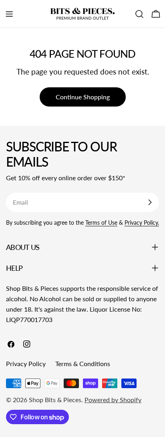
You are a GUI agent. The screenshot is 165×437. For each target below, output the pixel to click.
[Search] (139, 14)
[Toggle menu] (9, 14)
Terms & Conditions (82, 363)
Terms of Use (101, 222)
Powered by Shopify (113, 399)
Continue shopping (83, 97)
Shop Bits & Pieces (55, 399)
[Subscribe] (149, 202)
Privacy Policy (26, 363)
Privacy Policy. (142, 222)
